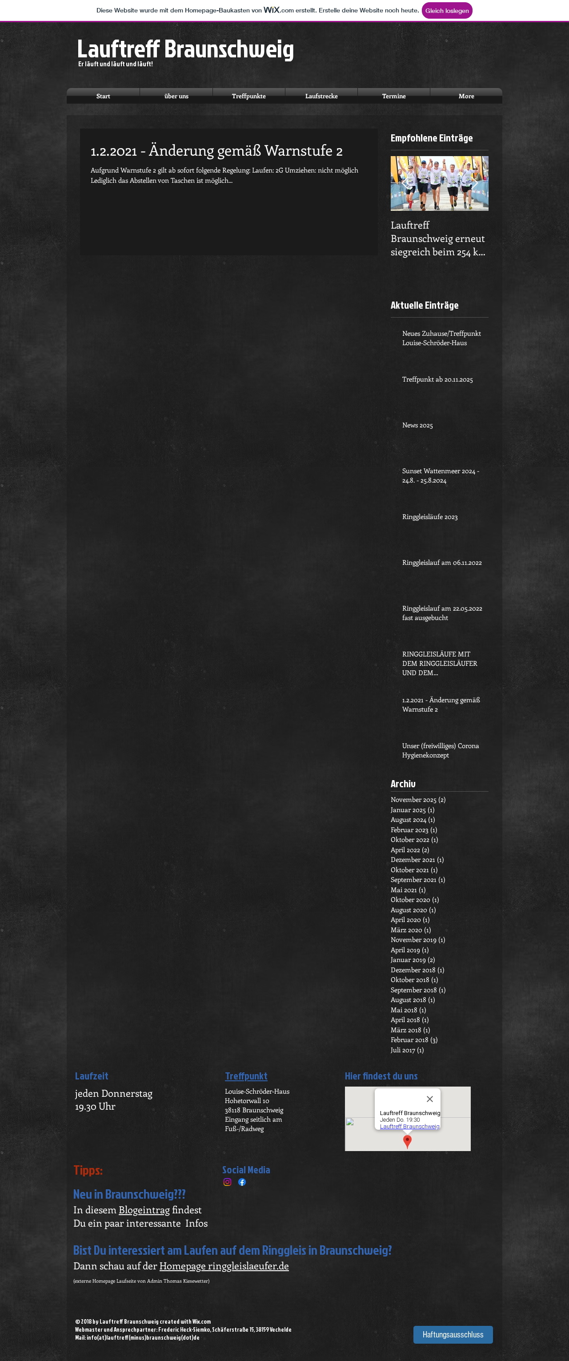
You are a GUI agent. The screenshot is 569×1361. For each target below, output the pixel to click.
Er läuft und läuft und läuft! (115, 63)
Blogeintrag (144, 1209)
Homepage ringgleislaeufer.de (224, 1265)
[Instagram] (227, 1182)
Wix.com (201, 1321)
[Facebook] (242, 1182)
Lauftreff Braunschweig (185, 48)
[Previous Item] (405, 184)
